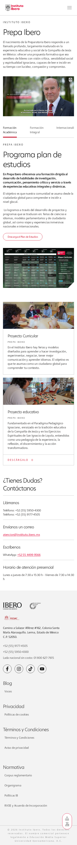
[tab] (10, 132)
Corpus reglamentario (18, 775)
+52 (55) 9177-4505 (15, 646)
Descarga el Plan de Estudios (23, 237)
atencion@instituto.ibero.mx (21, 534)
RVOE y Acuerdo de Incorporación (25, 805)
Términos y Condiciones (19, 737)
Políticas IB (11, 795)
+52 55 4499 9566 (29, 555)
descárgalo (18, 460)
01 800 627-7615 (44, 658)
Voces (8, 691)
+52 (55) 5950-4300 (15, 652)
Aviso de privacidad (16, 748)
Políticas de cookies (16, 714)
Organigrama (12, 785)
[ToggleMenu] (69, 7)
